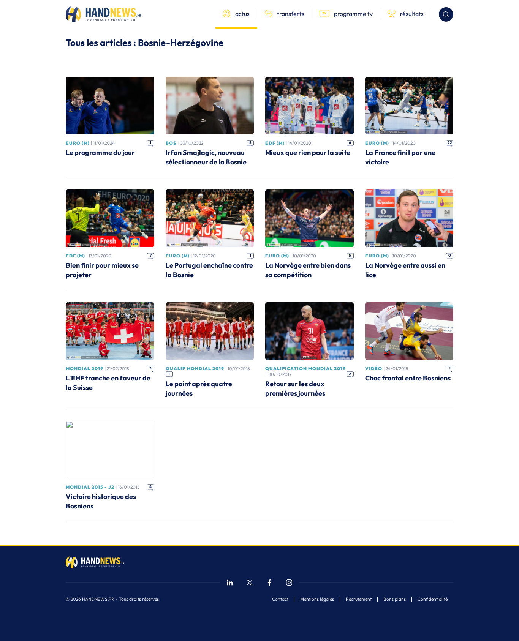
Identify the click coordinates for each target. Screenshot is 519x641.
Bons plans (394, 599)
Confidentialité (433, 599)
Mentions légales (317, 599)
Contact (280, 599)
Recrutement (359, 599)
